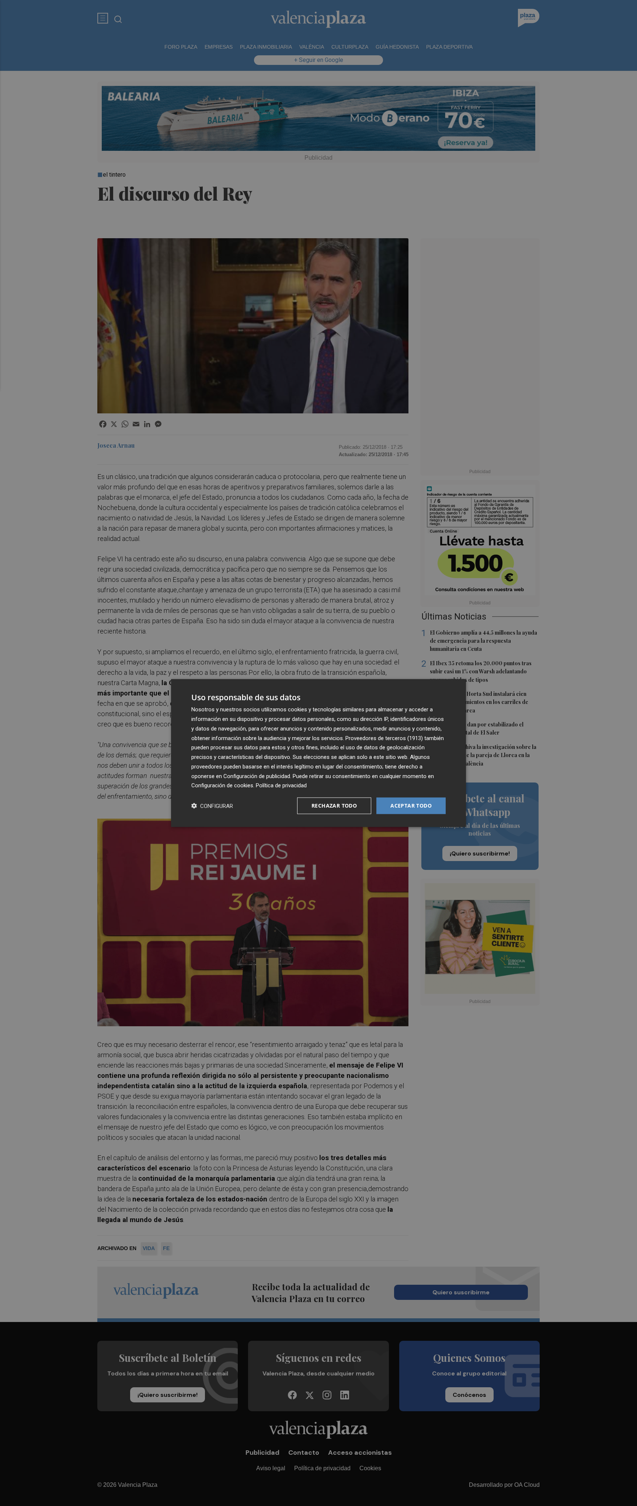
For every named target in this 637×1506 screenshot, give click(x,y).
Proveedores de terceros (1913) (384, 738)
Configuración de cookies (222, 785)
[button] (212, 806)
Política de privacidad (281, 785)
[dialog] (318, 753)
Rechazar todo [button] (334, 805)
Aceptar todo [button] (411, 805)
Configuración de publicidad (256, 776)
